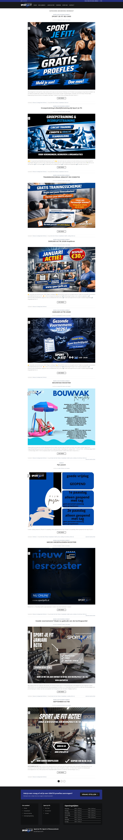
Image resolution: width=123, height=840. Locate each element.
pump (58, 536)
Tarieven (58, 5)
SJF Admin (68, 20)
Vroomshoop (67, 536)
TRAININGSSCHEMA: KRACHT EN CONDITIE (61, 177)
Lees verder (61, 98)
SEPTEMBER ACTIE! (61, 702)
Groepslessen (61, 102)
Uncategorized (61, 14)
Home (35, 5)
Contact (71, 5)
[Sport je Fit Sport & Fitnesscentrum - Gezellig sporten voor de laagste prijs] (26, 5)
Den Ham (53, 102)
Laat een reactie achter (90, 459)
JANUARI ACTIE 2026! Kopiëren (61, 241)
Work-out (66, 102)
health (65, 235)
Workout (67, 14)
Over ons (65, 5)
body (52, 614)
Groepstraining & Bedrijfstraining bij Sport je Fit (61, 108)
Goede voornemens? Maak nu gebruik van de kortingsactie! (61, 621)
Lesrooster (50, 5)
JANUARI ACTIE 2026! (61, 312)
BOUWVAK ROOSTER (61, 383)
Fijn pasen (61, 465)
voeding (69, 235)
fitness (56, 102)
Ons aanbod (41, 5)
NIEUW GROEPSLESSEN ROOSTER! (61, 542)
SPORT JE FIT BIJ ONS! (61, 16)
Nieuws (55, 14)
